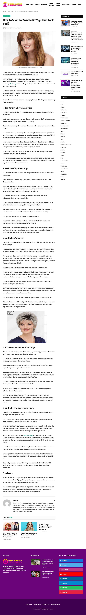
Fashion (63, 131)
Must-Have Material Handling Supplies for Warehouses (77, 22)
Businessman (7, 15)
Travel (79, 4)
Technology (44, 4)
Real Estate (64, 166)
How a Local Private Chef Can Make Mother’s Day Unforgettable (10, 535)
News (31, 4)
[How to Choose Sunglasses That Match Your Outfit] (29, 526)
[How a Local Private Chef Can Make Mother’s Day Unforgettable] (11, 526)
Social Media (58, 4)
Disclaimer (46, 605)
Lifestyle (74, 4)
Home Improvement (66, 144)
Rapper (63, 163)
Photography (64, 160)
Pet (62, 158)
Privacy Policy (55, 605)
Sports (62, 171)
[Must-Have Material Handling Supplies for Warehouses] (65, 23)
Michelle (10, 28)
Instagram (63, 147)
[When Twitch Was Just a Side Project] (65, 74)
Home (27, 4)
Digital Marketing (51, 4)
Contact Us (37, 605)
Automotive (64, 110)
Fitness (63, 136)
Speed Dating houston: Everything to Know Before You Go (48, 573)
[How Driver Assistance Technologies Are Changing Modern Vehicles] (65, 48)
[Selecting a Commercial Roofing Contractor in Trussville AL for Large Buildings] (35, 562)
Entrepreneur (64, 128)
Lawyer (62, 150)
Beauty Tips (64, 112)
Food (62, 139)
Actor (62, 102)
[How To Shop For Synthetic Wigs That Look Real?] (29, 49)
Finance (63, 134)
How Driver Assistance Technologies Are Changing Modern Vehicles (77, 49)
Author (62, 107)
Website (63, 179)
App (62, 104)
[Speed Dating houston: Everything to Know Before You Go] (35, 574)
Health (62, 142)
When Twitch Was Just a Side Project (77, 72)
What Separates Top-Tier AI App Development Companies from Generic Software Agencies (76, 85)
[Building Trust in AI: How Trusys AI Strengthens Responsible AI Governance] (65, 60)
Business (37, 4)
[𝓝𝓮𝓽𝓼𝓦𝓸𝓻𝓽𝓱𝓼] (12, 4)
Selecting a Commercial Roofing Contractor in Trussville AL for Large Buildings (48, 562)
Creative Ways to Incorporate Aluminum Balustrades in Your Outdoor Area (45, 526)
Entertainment (66, 4)
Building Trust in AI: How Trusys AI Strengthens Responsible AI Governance (76, 62)
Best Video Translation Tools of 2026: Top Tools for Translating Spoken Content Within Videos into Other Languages (77, 35)
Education (63, 123)
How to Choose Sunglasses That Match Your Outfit (29, 534)
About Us (29, 605)
